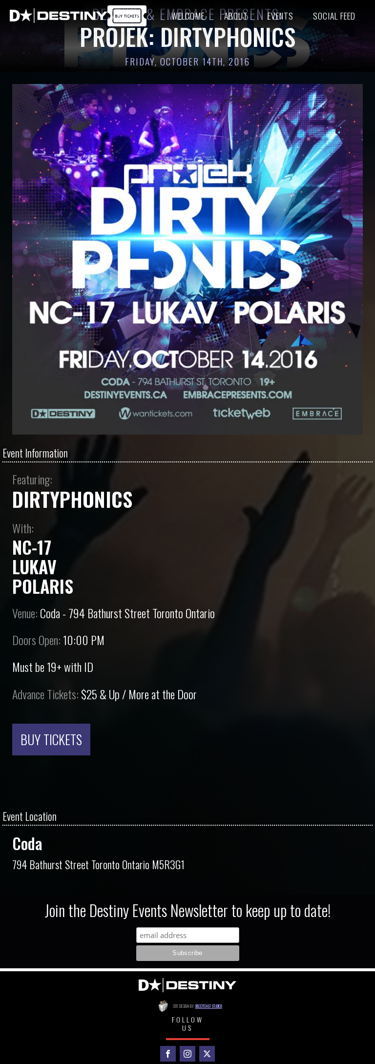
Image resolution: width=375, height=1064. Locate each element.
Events (280, 15)
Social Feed (334, 15)
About (236, 15)
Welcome (188, 15)
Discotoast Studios (208, 1006)
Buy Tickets (51, 739)
